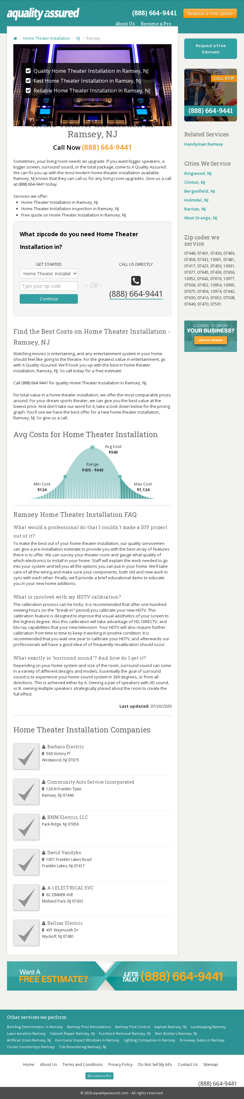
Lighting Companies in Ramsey (149, 1040)
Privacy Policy (120, 1064)
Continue (49, 299)
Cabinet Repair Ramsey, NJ (72, 1033)
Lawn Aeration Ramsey (26, 1033)
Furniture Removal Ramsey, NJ (125, 1033)
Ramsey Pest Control (132, 1026)
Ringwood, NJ (198, 173)
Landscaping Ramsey (208, 1026)
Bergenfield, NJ (199, 191)
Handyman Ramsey (203, 144)
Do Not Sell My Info (155, 1064)
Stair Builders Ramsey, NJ (176, 1033)
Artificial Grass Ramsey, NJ (29, 1040)
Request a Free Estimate (211, 49)
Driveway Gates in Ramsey (202, 1040)
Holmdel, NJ (196, 200)
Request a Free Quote (210, 13)
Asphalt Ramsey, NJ (170, 1026)
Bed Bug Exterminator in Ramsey (35, 1026)
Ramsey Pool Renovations (89, 1026)
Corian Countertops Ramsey (31, 1046)
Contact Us (188, 1064)
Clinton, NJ (194, 182)
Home (28, 1064)
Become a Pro (156, 24)
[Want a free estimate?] (122, 975)
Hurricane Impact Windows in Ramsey (87, 1040)
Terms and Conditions (83, 1064)
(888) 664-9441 (217, 1083)
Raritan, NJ (195, 209)
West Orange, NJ (200, 218)
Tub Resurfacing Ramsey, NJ (82, 1046)
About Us (125, 24)
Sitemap (210, 1064)
